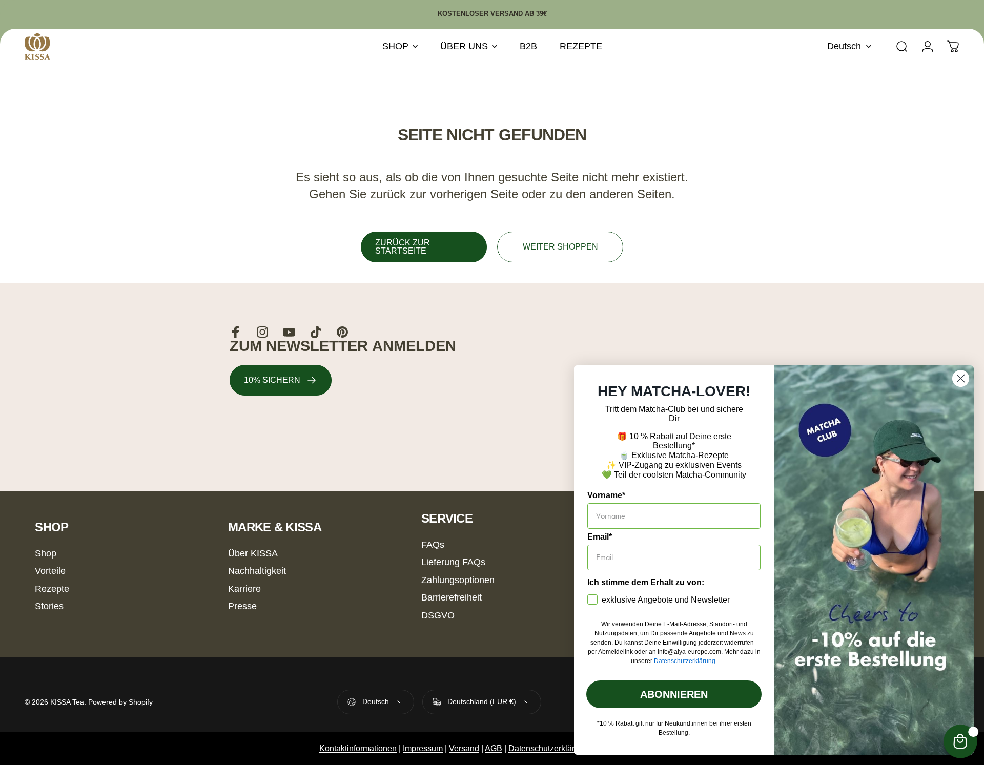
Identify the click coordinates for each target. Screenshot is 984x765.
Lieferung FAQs (453, 562)
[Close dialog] (961, 378)
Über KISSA (253, 553)
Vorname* (606, 495)
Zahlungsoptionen (458, 580)
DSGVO (438, 615)
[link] (281, 380)
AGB (493, 748)
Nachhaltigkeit (257, 571)
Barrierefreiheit (451, 597)
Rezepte (52, 589)
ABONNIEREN (674, 694)
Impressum (423, 748)
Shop (45, 553)
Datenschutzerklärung (548, 748)
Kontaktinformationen (358, 748)
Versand (464, 748)
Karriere (244, 589)
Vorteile (50, 571)
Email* (599, 536)
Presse (242, 606)
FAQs (432, 545)
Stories (49, 606)
